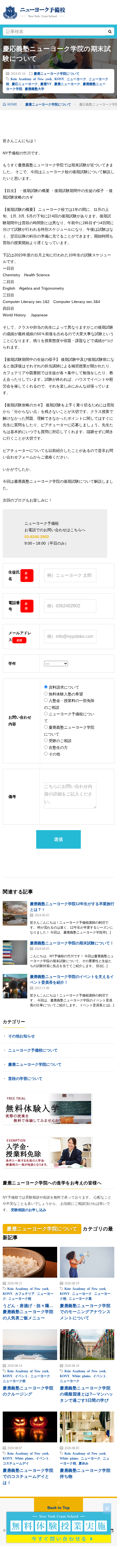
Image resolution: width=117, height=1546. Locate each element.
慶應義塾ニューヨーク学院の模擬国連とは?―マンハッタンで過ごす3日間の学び (86, 1394)
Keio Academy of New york (31, 78)
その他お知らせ (21, 1036)
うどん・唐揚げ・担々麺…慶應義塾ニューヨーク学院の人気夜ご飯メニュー (28, 1311)
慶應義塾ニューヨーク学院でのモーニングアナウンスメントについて (85, 1311)
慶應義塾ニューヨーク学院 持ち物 (87, 1473)
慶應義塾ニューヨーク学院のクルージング (28, 1391)
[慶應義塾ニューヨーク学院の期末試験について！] (15, 952)
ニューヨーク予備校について (33, 1050)
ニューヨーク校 (19, 1298)
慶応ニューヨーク (25, 83)
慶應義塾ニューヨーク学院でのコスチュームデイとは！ (28, 1476)
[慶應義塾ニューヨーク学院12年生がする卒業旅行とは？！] (15, 913)
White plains (81, 1375)
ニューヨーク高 (80, 1298)
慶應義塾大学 (34, 88)
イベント (21, 1375)
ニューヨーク (76, 78)
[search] (110, 32)
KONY (59, 78)
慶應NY (46, 83)
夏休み (83, 1463)
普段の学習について (25, 1078)
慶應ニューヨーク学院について (56, 73)
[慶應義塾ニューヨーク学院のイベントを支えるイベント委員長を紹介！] (15, 986)
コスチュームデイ (16, 1463)
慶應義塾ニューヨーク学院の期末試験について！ (72, 943)
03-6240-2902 (36, 537)
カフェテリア (25, 1293)
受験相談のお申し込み (28, 1210)
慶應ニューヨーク (67, 83)
